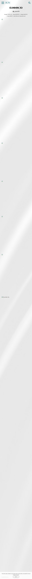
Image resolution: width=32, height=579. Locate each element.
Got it (16, 576)
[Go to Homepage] (7, 3)
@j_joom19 (16, 11)
